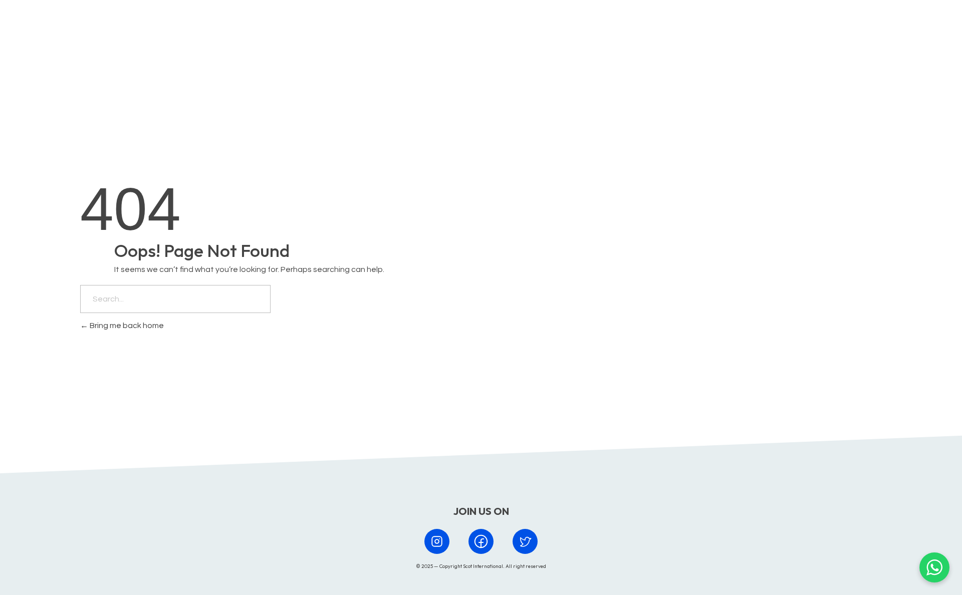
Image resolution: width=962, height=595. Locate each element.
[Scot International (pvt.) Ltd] (124, 27)
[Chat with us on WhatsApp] (934, 567)
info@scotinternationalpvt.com (630, 388)
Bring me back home (126, 326)
